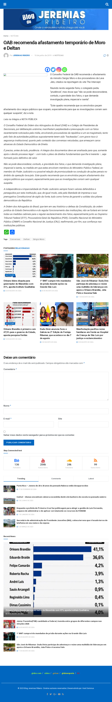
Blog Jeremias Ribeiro (33, 688)
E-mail (8, 418)
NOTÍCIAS (14, 36)
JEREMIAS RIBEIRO (21, 55)
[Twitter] (53, 69)
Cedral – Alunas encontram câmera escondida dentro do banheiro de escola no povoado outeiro (61, 497)
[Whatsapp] (64, 69)
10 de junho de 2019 (42, 55)
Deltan (27, 239)
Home (6, 36)
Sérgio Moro (38, 239)
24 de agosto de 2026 (49, 291)
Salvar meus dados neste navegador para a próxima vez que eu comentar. (39, 435)
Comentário (10, 369)
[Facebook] (47, 69)
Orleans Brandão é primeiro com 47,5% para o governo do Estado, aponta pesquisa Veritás (20, 332)
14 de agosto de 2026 (13, 339)
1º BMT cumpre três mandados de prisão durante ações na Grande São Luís (55, 283)
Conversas (15, 239)
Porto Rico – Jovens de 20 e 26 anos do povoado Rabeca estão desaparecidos (52, 486)
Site (60, 419)
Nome (7, 405)
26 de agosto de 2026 (13, 291)
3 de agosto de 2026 (49, 342)
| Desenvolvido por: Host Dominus (80, 688)
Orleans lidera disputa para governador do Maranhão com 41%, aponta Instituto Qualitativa (19, 283)
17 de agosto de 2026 (86, 297)
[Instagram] (58, 69)
